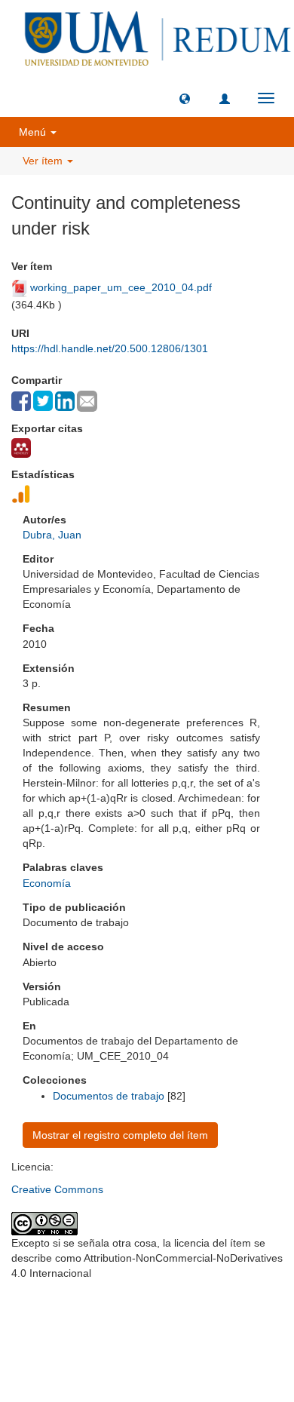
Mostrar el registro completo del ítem (120, 1135)
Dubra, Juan (52, 535)
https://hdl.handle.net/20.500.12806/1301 (109, 348)
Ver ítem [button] (44, 161)
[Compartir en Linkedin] (65, 401)
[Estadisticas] (21, 494)
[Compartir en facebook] (21, 401)
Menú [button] (34, 132)
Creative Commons (57, 1189)
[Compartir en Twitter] (43, 401)
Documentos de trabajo (108, 1096)
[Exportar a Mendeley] (21, 448)
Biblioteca (227, 1309)
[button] (184, 98)
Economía (47, 883)
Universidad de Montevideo (116, 1309)
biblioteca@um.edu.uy (147, 1345)
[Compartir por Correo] (87, 401)
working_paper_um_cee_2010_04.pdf (121, 287)
